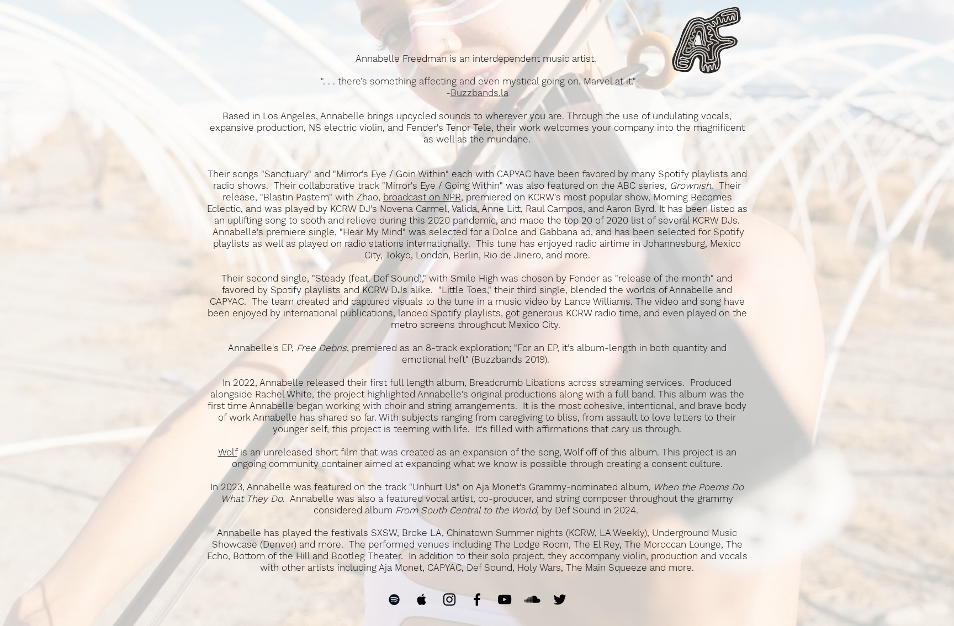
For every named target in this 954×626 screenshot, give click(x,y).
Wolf (227, 452)
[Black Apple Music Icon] (422, 599)
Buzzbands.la (479, 92)
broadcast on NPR (422, 197)
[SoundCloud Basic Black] (532, 599)
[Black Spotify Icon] (394, 599)
